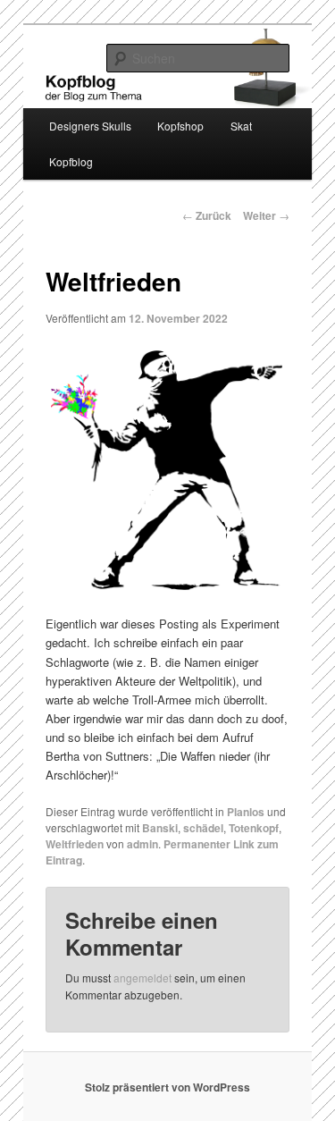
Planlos (245, 812)
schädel (203, 828)
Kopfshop (180, 125)
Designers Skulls (90, 125)
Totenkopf (254, 828)
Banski (160, 828)
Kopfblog (71, 161)
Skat (241, 125)
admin (142, 844)
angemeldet (142, 977)
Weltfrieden (75, 844)
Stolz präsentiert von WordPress (167, 1087)
